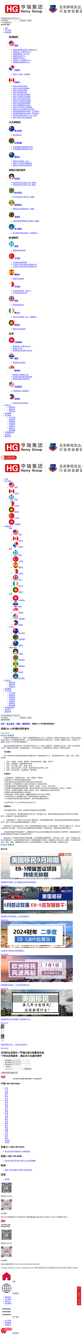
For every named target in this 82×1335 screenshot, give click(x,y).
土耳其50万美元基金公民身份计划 (25, 264)
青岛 (6, 1127)
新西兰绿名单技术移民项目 (22, 165)
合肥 (6, 1107)
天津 (6, 1100)
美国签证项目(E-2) (19, 56)
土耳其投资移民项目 (20, 262)
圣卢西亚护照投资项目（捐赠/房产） (26, 233)
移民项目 (8, 32)
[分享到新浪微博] (6, 735)
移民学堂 (8, 436)
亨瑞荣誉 (12, 422)
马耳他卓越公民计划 (20, 293)
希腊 (16, 246)
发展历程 (12, 420)
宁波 (6, 1115)
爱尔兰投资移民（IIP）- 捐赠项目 (24, 317)
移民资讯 (12, 407)
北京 (6, 1088)
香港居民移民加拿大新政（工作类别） (26, 111)
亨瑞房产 (8, 1325)
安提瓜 (17, 179)
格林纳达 (18, 205)
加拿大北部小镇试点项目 (21, 99)
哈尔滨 (7, 1140)
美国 (16, 46)
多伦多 (7, 1151)
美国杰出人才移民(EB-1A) (22, 52)
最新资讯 (26, 724)
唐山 (6, 1105)
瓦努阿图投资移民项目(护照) (23, 147)
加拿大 (17, 82)
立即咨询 (15, 1333)
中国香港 (18, 342)
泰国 (16, 358)
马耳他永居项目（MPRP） (22, 291)
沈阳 (6, 1102)
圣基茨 (17, 217)
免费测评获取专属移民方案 (9, 1073)
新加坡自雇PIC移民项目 (21, 379)
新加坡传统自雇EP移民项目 (22, 377)
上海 (6, 1134)
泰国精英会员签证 (19, 362)
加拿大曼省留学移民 (20, 92)
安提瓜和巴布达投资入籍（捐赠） (25, 182)
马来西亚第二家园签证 (21, 391)
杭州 (6, 1125)
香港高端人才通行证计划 (21, 346)
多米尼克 (18, 193)
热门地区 (8, 30)
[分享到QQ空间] (4, 735)
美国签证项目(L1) (19, 58)
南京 (6, 1094)
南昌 (6, 1092)
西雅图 (33, 1161)
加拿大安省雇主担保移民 (21, 97)
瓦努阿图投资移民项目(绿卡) (23, 149)
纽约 (18, 1161)
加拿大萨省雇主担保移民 (21, 94)
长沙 (6, 1098)
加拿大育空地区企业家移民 (22, 107)
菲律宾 (17, 399)
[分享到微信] (13, 735)
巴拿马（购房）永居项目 (21, 74)
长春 (6, 1113)
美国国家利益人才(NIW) (21, 54)
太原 (6, 1132)
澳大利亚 (18, 131)
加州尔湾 (13, 1161)
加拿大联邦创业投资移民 (21, 103)
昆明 (6, 1117)
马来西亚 (18, 387)
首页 (6, 28)
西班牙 (17, 325)
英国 (16, 301)
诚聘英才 (12, 428)
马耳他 (17, 287)
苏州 (6, 1096)
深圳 (6, 1123)
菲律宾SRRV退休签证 (20, 403)
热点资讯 (10, 724)
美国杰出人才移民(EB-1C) (22, 60)
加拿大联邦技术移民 (20, 86)
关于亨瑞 (8, 415)
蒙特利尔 (18, 1151)
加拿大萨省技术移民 (20, 90)
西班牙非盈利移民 (19, 329)
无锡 (6, 1121)
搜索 (29, 20)
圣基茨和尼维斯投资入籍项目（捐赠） (26, 221)
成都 (6, 1130)
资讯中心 (8, 405)
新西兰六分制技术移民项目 (22, 163)
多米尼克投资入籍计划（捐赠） (24, 197)
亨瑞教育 (8, 1323)
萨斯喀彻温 (26, 1151)
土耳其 (17, 258)
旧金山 (22, 1161)
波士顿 (28, 1161)
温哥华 (12, 1151)
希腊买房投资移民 (19, 250)
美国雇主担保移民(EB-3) (21, 62)
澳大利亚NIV (17, 135)
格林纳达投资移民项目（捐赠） (24, 209)
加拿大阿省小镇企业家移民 (22, 117)
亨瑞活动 (12, 411)
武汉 (6, 1109)
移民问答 (12, 409)
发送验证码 (27, 1069)
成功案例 (8, 413)
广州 (6, 1090)
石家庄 (7, 1142)
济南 (6, 1136)
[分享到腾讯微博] (8, 735)
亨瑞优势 (12, 424)
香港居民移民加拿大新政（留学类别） (26, 113)
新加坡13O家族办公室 (20, 375)
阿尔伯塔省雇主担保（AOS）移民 (25, 115)
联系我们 (12, 426)
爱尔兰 (17, 313)
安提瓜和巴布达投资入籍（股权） (25, 185)
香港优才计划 (17, 348)
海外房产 (8, 434)
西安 (6, 1138)
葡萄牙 (17, 274)
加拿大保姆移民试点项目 (21, 105)
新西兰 (17, 157)
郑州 (6, 1119)
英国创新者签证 (18, 305)
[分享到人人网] (11, 735)
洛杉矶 (7, 1161)
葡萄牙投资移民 (18, 279)
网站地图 (12, 430)
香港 (6, 1111)
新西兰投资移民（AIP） (21, 161)
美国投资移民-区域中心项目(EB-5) (25, 50)
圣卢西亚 (18, 229)
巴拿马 (17, 70)
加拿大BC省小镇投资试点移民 (23, 109)
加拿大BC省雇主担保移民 (22, 101)
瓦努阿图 (18, 143)
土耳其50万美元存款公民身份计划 (25, 266)
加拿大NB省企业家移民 (21, 88)
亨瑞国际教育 (9, 432)
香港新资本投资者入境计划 (22, 350)
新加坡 (17, 370)
